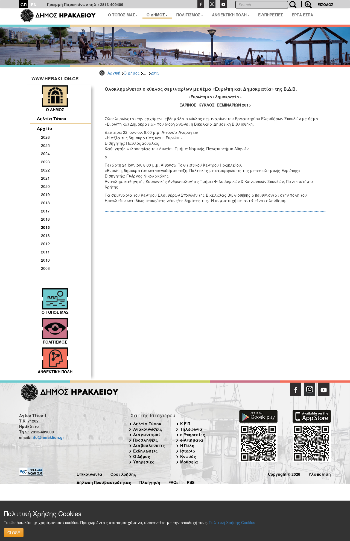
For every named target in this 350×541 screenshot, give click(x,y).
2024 (45, 153)
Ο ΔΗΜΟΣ (156, 14)
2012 (45, 243)
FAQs (173, 482)
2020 (45, 186)
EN (34, 5)
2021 (45, 178)
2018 (45, 202)
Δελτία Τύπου (51, 119)
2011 (45, 252)
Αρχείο (44, 128)
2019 (45, 194)
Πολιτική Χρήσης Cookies (232, 522)
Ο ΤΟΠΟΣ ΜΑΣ (121, 14)
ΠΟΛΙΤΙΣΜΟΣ (188, 14)
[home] (61, 16)
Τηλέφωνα (191, 429)
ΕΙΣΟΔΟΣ (325, 4)
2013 (45, 235)
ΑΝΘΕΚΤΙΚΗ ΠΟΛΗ (229, 14)
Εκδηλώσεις (145, 451)
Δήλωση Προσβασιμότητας (104, 482)
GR (24, 5)
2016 (45, 219)
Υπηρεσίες (143, 462)
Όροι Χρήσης (123, 473)
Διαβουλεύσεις (149, 445)
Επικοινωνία (89, 473)
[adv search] (306, 4)
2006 (45, 268)
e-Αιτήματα (191, 440)
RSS (190, 482)
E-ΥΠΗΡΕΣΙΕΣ (270, 14)
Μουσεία (189, 462)
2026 (45, 137)
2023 (45, 161)
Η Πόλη (187, 445)
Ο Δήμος (132, 73)
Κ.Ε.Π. (185, 423)
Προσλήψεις (145, 440)
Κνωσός (188, 456)
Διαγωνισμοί (146, 434)
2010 (45, 260)
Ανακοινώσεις (147, 429)
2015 (155, 73)
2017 (45, 211)
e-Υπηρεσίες (192, 434)
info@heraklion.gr (47, 437)
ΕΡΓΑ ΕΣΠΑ (302, 14)
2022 (45, 170)
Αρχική (113, 73)
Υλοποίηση (319, 473)
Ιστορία (188, 451)
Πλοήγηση (149, 482)
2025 (45, 145)
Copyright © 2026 (284, 473)
